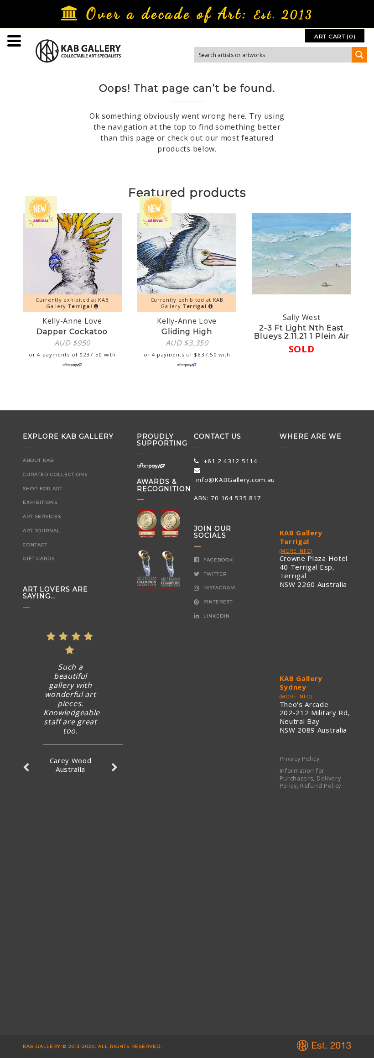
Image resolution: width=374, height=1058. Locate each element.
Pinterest (217, 602)
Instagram (218, 588)
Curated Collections (55, 474)
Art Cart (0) (334, 36)
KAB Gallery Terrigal (301, 537)
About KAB (38, 460)
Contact (35, 545)
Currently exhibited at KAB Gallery (72, 302)
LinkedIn (216, 616)
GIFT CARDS (39, 558)
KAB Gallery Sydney (301, 682)
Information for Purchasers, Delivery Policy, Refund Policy (311, 778)
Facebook (217, 560)
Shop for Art (42, 489)
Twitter (214, 574)
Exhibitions (40, 502)
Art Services (42, 516)
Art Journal (41, 531)
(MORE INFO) (296, 551)
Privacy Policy (300, 759)
